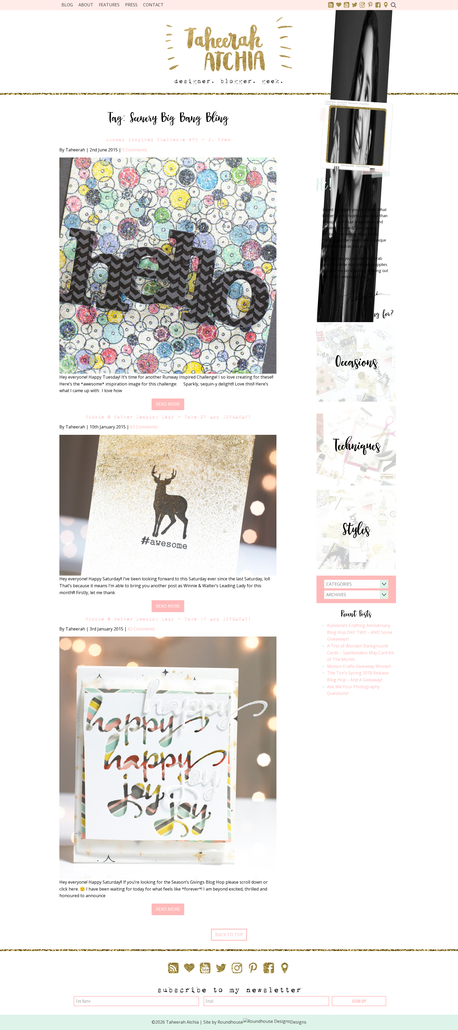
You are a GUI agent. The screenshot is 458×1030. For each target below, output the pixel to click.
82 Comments (141, 629)
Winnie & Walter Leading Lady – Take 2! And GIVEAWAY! (168, 416)
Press (131, 5)
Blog (67, 5)
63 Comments (143, 427)
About (85, 5)
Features (109, 5)
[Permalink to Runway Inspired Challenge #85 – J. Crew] (167, 265)
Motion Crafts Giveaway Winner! (359, 666)
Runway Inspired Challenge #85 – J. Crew (168, 139)
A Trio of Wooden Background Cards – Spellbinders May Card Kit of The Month (360, 652)
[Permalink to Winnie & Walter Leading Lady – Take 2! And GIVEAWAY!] (167, 505)
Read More (168, 404)
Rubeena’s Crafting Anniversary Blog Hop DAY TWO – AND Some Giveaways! (359, 632)
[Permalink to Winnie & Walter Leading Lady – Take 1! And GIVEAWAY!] (167, 757)
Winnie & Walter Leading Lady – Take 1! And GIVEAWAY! (168, 618)
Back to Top (229, 934)
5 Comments (134, 150)
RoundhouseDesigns (262, 1022)
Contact (153, 5)
